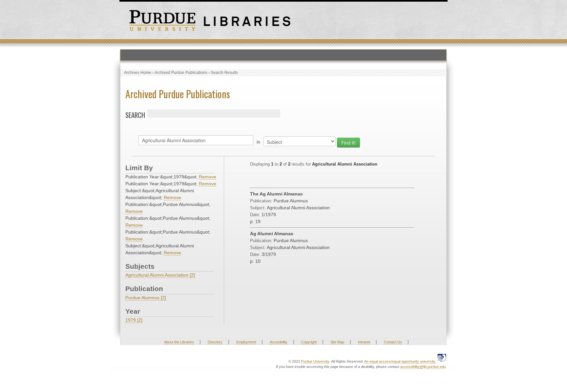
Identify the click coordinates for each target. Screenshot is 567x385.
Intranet (364, 342)
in (258, 142)
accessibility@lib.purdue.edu (423, 367)
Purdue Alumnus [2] (145, 297)
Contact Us (393, 342)
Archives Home (137, 72)
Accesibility (278, 342)
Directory (215, 342)
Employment (246, 342)
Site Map (337, 342)
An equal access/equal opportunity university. (400, 361)
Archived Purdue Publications (181, 72)
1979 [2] (133, 320)
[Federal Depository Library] (442, 357)
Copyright (309, 342)
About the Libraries (179, 342)
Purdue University (315, 361)
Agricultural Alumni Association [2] (160, 275)
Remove (207, 176)
